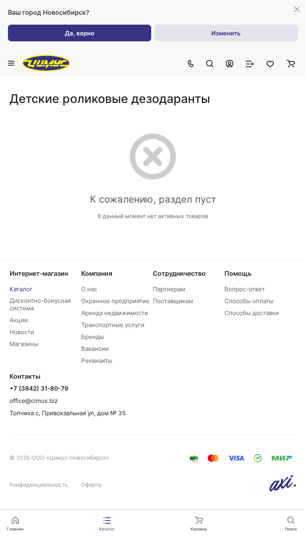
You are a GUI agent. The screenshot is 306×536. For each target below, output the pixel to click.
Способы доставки (251, 313)
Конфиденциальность (39, 484)
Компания (96, 273)
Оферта (91, 484)
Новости (22, 332)
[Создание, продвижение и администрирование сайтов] (282, 489)
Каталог (21, 289)
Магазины (24, 344)
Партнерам (169, 289)
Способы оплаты (248, 301)
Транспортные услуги (112, 325)
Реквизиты (96, 360)
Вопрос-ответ (244, 289)
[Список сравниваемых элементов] (250, 63)
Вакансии (95, 348)
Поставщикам (173, 301)
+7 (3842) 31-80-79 (39, 388)
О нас (89, 289)
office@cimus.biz (34, 400)
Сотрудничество (179, 273)
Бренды (92, 337)
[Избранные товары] (270, 63)
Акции (19, 320)
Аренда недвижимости (114, 313)
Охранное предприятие (115, 301)
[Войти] (229, 63)
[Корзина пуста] (291, 63)
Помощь (237, 273)
